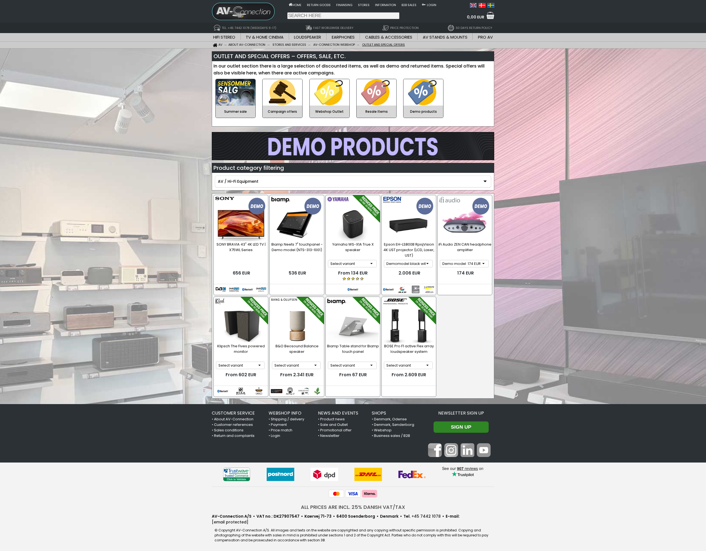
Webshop (383, 430)
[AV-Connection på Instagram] (451, 455)
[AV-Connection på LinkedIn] (467, 455)
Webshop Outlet (329, 111)
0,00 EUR (475, 17)
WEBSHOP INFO (285, 413)
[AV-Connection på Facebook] (435, 455)
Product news (332, 419)
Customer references (233, 424)
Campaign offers (282, 111)
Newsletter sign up (461, 413)
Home (296, 5)
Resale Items (376, 111)
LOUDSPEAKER (307, 37)
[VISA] (353, 494)
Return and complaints (234, 435)
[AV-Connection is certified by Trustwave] (236, 474)
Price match (281, 430)
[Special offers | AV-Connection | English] (473, 6)
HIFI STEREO (224, 37)
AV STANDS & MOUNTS (445, 37)
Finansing (344, 5)
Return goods (319, 5)
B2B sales (409, 5)
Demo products (423, 111)
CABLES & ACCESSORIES (388, 37)
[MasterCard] (336, 494)
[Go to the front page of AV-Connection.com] (290, 4)
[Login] (424, 4)
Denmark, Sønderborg (394, 424)
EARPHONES (343, 37)
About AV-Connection (233, 419)
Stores (364, 5)
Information (385, 5)
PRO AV (485, 37)
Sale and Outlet (334, 424)
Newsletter (329, 435)
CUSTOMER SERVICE (233, 413)
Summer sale (235, 111)
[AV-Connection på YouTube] (484, 455)
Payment (279, 424)
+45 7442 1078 (426, 516)
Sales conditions (229, 430)
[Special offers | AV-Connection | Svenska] (491, 6)
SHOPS (379, 413)
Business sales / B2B (392, 435)
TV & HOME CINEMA (265, 37)
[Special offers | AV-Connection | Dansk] (482, 6)
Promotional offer (336, 430)
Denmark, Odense (390, 419)
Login (431, 5)
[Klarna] (369, 494)
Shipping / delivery (287, 419)
